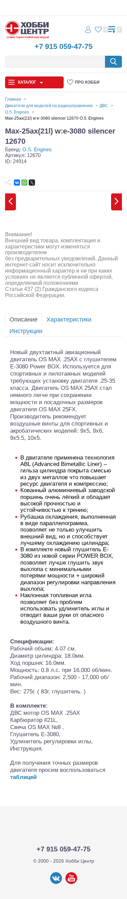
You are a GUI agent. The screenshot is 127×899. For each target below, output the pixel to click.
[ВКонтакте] (17, 182)
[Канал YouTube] (71, 882)
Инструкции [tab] (25, 331)
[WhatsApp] (24, 182)
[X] (32, 182)
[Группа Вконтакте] (56, 882)
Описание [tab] (23, 319)
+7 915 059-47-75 (63, 46)
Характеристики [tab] (68, 319)
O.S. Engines (37, 149)
